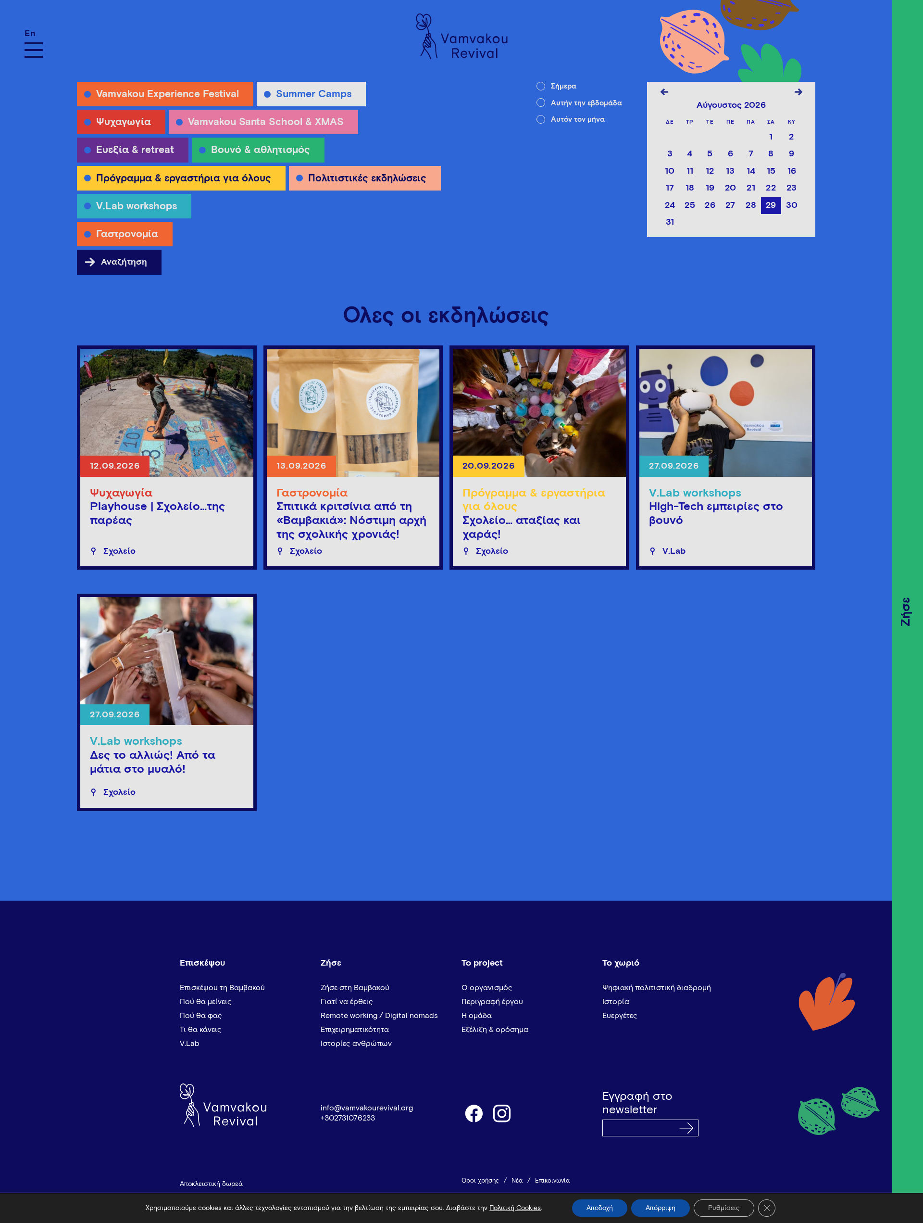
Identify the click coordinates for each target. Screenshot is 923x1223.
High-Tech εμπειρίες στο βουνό (716, 513)
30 (792, 205)
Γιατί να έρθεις (347, 1002)
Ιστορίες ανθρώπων (356, 1043)
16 (791, 171)
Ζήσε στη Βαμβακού (355, 988)
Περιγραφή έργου (492, 1002)
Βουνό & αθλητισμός (260, 150)
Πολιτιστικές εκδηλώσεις (367, 179)
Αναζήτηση (115, 263)
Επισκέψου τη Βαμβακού (222, 988)
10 (669, 171)
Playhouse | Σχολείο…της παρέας (157, 513)
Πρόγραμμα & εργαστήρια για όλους (183, 179)
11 (689, 171)
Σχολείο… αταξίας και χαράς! (521, 527)
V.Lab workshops (136, 207)
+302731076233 (348, 1118)
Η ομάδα (477, 1015)
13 (730, 171)
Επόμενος (798, 94)
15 (771, 171)
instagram (502, 1112)
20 (730, 188)
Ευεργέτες (619, 1015)
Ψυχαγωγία (123, 122)
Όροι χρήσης (480, 1181)
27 (730, 205)
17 (670, 188)
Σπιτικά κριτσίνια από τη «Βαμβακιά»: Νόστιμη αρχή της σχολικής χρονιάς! (351, 520)
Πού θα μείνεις (206, 1002)
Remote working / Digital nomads (379, 1015)
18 (690, 188)
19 (710, 188)
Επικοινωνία (552, 1181)
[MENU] (34, 50)
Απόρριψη (660, 1208)
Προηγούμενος (664, 94)
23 (791, 188)
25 (690, 205)
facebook (474, 1112)
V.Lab (190, 1043)
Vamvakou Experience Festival (167, 94)
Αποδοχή (599, 1208)
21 (751, 188)
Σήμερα (563, 86)
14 (751, 171)
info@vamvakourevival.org (367, 1108)
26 (710, 205)
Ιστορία (615, 1002)
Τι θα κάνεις (201, 1029)
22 (771, 188)
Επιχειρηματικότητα (355, 1029)
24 (670, 205)
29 (771, 205)
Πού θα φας (201, 1015)
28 (751, 205)
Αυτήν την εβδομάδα (586, 103)
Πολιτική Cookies (515, 1208)
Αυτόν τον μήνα (578, 119)
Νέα (517, 1181)
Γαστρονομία (127, 234)
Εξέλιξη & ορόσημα (495, 1029)
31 (670, 222)
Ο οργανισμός (487, 988)
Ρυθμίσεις (724, 1208)
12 (710, 171)
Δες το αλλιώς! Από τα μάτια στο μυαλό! (152, 762)
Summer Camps (313, 94)
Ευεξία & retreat (135, 150)
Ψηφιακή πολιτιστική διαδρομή (656, 988)
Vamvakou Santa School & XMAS (266, 122)
